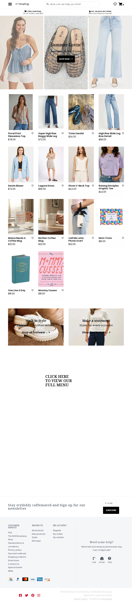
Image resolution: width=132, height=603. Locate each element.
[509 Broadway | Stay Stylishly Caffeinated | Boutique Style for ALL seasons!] (27, 4)
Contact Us (13, 564)
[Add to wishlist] (32, 133)
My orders (58, 534)
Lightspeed (106, 599)
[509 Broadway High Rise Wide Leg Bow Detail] (111, 112)
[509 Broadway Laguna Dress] (51, 164)
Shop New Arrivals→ (95, 332)
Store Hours (13, 560)
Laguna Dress (46, 185)
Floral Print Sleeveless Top (17, 135)
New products (38, 534)
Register (57, 530)
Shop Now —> (66, 58)
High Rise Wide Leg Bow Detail (109, 135)
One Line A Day (16, 290)
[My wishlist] (115, 4)
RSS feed (36, 541)
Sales (34, 537)
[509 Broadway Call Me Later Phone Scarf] (81, 217)
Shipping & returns (17, 557)
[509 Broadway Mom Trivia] (111, 217)
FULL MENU (57, 384)
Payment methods (17, 553)
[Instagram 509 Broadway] (39, 595)
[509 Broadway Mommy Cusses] (51, 269)
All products (38, 530)
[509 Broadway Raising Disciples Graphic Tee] (111, 164)
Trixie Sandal (76, 133)
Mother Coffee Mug (47, 239)
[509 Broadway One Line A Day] (20, 269)
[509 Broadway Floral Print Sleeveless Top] (20, 112)
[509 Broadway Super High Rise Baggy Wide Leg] (51, 112)
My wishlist (58, 537)
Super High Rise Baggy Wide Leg (47, 135)
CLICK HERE (57, 376)
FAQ (10, 532)
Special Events (15, 567)
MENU (10, 571)
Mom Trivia (105, 238)
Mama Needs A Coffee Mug (17, 239)
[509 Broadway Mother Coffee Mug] (51, 217)
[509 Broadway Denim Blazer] (20, 164)
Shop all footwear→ (35, 332)
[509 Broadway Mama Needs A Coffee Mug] (20, 217)
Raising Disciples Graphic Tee (109, 187)
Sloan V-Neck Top (79, 185)
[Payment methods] (11, 580)
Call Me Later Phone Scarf (76, 239)
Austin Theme (80, 599)
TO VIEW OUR (58, 380)
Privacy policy (15, 550)
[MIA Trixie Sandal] (81, 112)
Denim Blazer (16, 185)
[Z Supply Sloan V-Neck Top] (81, 164)
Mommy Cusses (47, 290)
